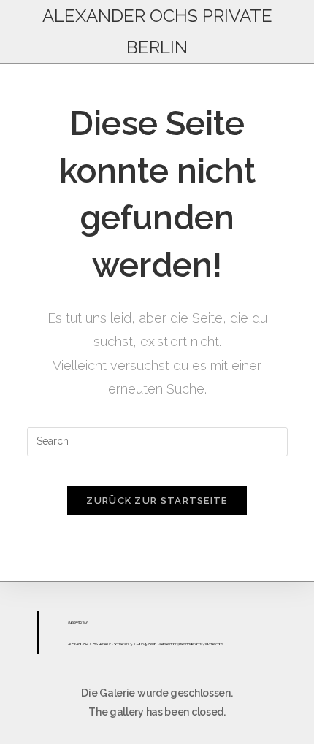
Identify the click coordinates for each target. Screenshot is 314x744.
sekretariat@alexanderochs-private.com (191, 644)
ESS (78, 623)
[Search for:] (157, 440)
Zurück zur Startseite (156, 500)
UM (83, 623)
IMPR (71, 623)
